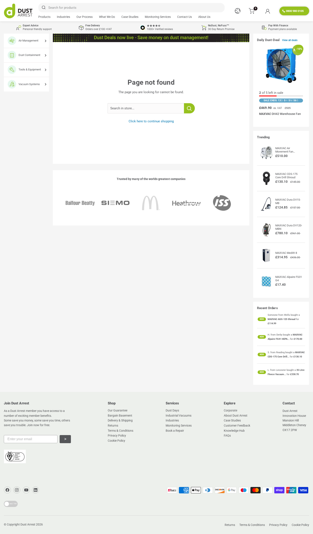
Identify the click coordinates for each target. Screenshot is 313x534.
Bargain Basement (120, 415)
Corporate (230, 410)
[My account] (267, 11)
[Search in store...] (189, 108)
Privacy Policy (117, 435)
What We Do (107, 17)
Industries (63, 17)
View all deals (290, 40)
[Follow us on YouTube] (26, 490)
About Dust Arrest (235, 415)
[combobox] (131, 7)
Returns (113, 425)
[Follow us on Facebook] (7, 490)
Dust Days (172, 410)
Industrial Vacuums (178, 415)
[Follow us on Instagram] (17, 490)
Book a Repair (175, 430)
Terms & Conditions (120, 430)
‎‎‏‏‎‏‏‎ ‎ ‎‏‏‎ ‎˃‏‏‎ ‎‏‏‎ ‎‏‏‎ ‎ (65, 439)
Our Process (84, 17)
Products (44, 17)
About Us (204, 17)
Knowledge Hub (234, 430)
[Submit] (43, 7)
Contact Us (184, 17)
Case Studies (129, 17)
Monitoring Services (158, 17)
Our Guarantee (117, 410)
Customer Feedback (237, 425)
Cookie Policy (116, 440)
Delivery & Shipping (120, 420)
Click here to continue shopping (151, 121)
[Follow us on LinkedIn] (35, 490)
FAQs (227, 435)
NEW (262, 319)
